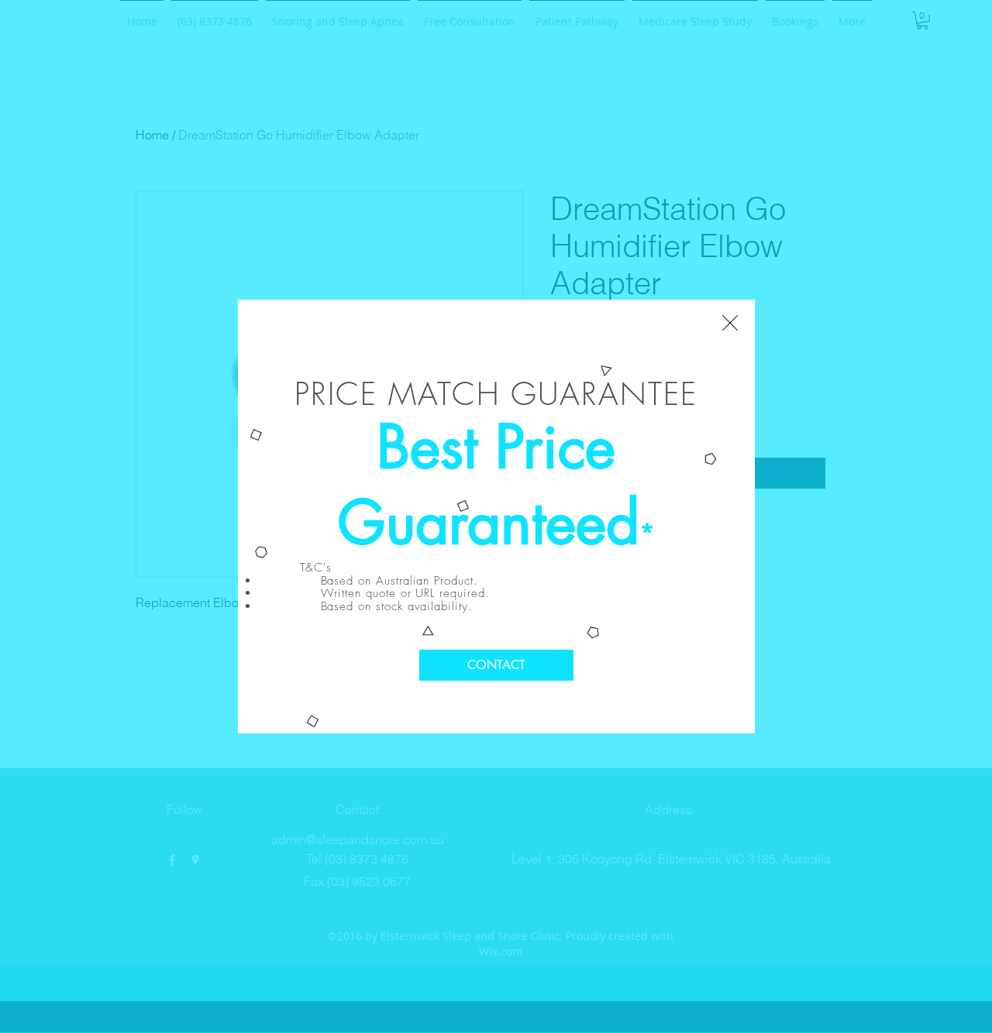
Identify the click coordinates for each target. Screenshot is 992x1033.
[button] (730, 323)
